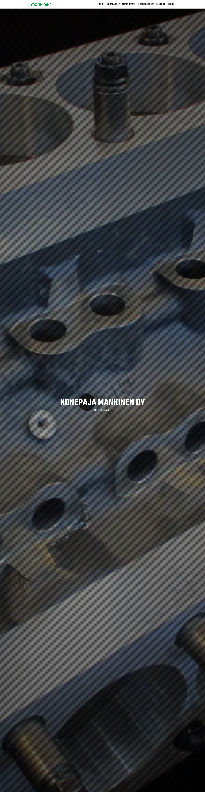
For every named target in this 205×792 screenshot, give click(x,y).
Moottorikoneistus (128, 5)
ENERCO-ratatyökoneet (146, 5)
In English (171, 5)
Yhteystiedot (160, 5)
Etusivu (101, 5)
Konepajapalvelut (113, 5)
